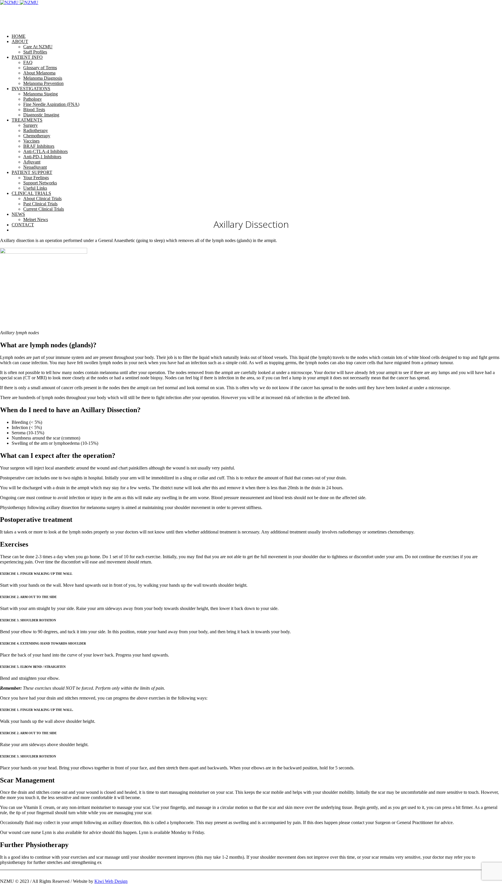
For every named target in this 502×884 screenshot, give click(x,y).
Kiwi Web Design (111, 881)
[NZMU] (19, 2)
